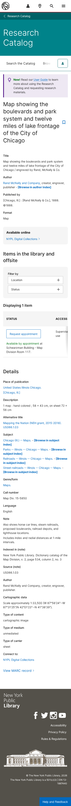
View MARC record (17, 671)
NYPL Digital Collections (18, 659)
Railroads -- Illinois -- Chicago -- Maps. (28, 458)
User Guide (41, 79)
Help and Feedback (55, 801)
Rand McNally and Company (21, 183)
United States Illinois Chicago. (22, 387)
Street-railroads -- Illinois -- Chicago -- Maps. (32, 467)
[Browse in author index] (34, 187)
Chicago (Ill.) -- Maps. (17, 440)
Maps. (7, 485)
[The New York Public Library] (5, 6)
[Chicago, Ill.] (11, 392)
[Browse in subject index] (20, 472)
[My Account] (28, 6)
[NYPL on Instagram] (54, 716)
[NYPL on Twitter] (45, 716)
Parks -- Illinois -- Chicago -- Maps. (26, 449)
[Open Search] (52, 6)
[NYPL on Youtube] (62, 716)
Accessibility (58, 725)
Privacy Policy (57, 732)
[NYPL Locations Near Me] (40, 6)
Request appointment (23, 334)
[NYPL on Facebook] (36, 716)
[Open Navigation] (63, 6)
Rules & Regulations (53, 738)
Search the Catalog (20, 63)
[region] (35, 334)
